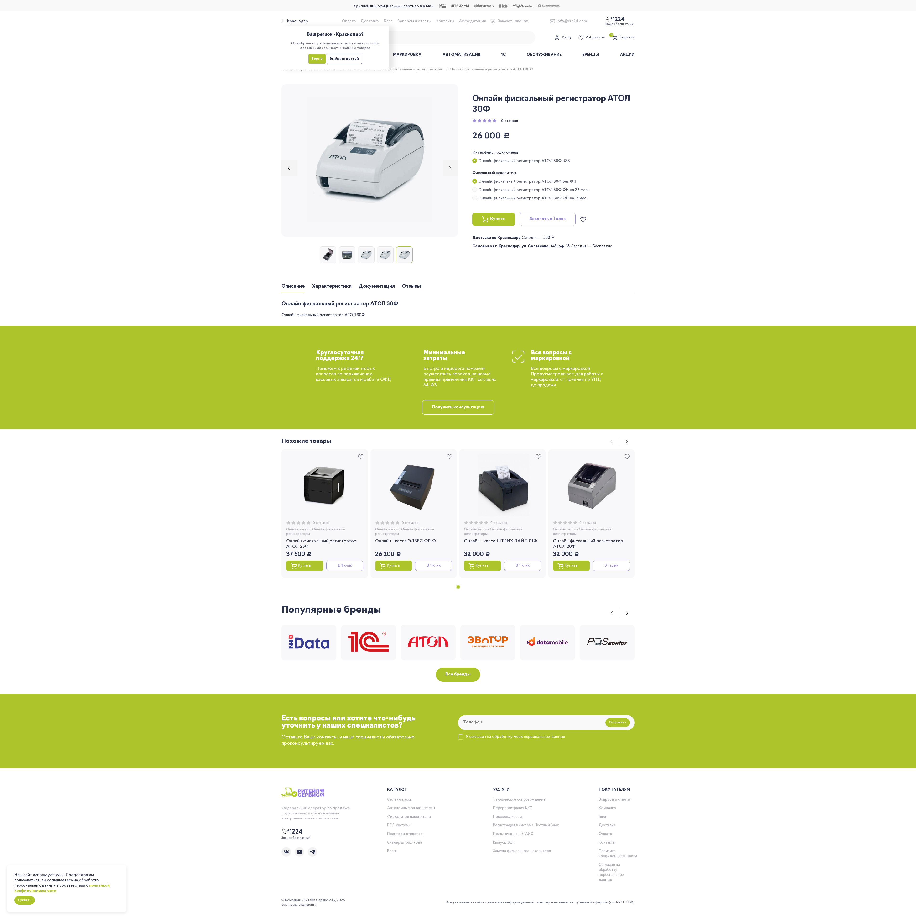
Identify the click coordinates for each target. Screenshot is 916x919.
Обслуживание (544, 55)
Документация (377, 286)
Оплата (349, 21)
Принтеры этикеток (404, 834)
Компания (607, 808)
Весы (391, 851)
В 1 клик (345, 566)
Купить (497, 219)
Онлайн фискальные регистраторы (410, 69)
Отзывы (411, 286)
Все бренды (458, 674)
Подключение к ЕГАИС (513, 834)
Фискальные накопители (409, 817)
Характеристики (332, 286)
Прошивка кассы (507, 817)
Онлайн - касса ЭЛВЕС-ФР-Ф (405, 541)
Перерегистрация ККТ (512, 808)
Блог (388, 21)
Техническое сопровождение (519, 800)
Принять (24, 900)
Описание (293, 286)
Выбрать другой (344, 59)
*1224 (294, 832)
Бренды (590, 55)
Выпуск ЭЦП (504, 843)
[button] (289, 168)
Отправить (617, 722)
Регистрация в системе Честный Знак (526, 825)
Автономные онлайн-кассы (411, 808)
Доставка (370, 21)
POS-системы (399, 825)
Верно (317, 59)
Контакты (445, 21)
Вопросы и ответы (414, 21)
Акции (627, 55)
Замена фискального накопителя (522, 851)
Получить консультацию (458, 407)
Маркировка (407, 55)
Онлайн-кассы (297, 529)
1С (503, 55)
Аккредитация (472, 21)
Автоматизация (461, 55)
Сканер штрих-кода (404, 843)
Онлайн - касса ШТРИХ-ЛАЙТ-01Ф (500, 541)
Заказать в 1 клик (548, 219)
